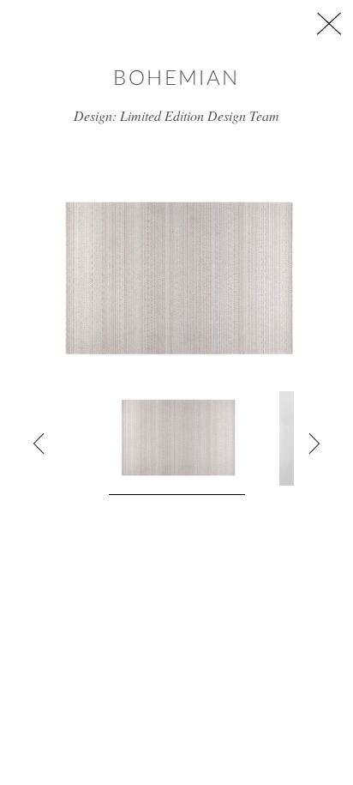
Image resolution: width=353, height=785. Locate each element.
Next (314, 443)
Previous (39, 443)
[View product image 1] (177, 443)
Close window (329, 24)
